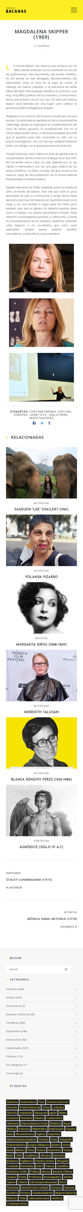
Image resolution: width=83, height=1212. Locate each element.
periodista (27, 1166)
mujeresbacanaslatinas (21, 1139)
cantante (13, 1166)
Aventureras (13, 1006)
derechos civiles (17, 1171)
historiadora (28, 1102)
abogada (62, 1161)
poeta (22, 1177)
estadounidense (43, 1193)
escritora (12, 1193)
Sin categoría (14, 1065)
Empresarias (13, 873)
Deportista (54, 1150)
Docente (12, 1107)
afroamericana (25, 1134)
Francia (50, 1166)
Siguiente (67, 926)
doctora (43, 1139)
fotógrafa (66, 1139)
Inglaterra (58, 414)
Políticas (11, 1056)
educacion (40, 1113)
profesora (35, 1177)
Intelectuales (14, 1048)
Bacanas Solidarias (18, 1014)
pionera (25, 1193)
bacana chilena (62, 1171)
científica (62, 1166)
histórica (57, 1198)
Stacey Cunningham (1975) (29, 880)
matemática (39, 1129)
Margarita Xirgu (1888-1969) (41, 644)
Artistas (41, 638)
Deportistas (13, 1031)
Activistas (41, 503)
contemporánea (42, 411)
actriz (39, 1166)
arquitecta (25, 1113)
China (46, 1107)
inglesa (41, 1134)
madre (56, 1145)
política (34, 1171)
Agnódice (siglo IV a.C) (41, 847)
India (54, 1139)
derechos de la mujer (35, 1187)
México (20, 1150)
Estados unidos (44, 1161)
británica (55, 1123)
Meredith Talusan (41, 712)
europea (21, 414)
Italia (10, 1134)
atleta (62, 1113)
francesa (24, 1129)
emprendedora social (34, 1123)
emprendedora (16, 1145)
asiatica (12, 1177)
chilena (22, 1182)
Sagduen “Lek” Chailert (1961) (41, 509)
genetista (38, 414)
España (70, 1129)
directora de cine (57, 1102)
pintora (41, 1150)
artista (68, 1177)
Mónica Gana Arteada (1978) (52, 919)
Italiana (39, 1118)
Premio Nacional (30, 1107)
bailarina (12, 1102)
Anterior (15, 887)
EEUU (63, 1182)
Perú (41, 1102)
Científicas (43, 46)
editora (64, 411)
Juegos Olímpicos (38, 1145)
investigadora (41, 418)
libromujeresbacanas (43, 1182)
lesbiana (58, 1107)
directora (26, 1118)
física (30, 1150)
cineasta (12, 1118)
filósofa (12, 1113)
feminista (13, 1187)
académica (31, 1155)
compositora (54, 1118)
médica (11, 1129)
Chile (23, 1198)
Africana (45, 1155)
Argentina (54, 1134)
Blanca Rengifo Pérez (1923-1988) (41, 779)
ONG (19, 1155)
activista (69, 1187)
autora (11, 1182)
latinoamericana (38, 1198)
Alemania (13, 1123)
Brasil (66, 1123)
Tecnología (12, 1073)
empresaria (56, 1129)
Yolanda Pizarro (41, 577)
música (46, 1171)
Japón (53, 1113)
